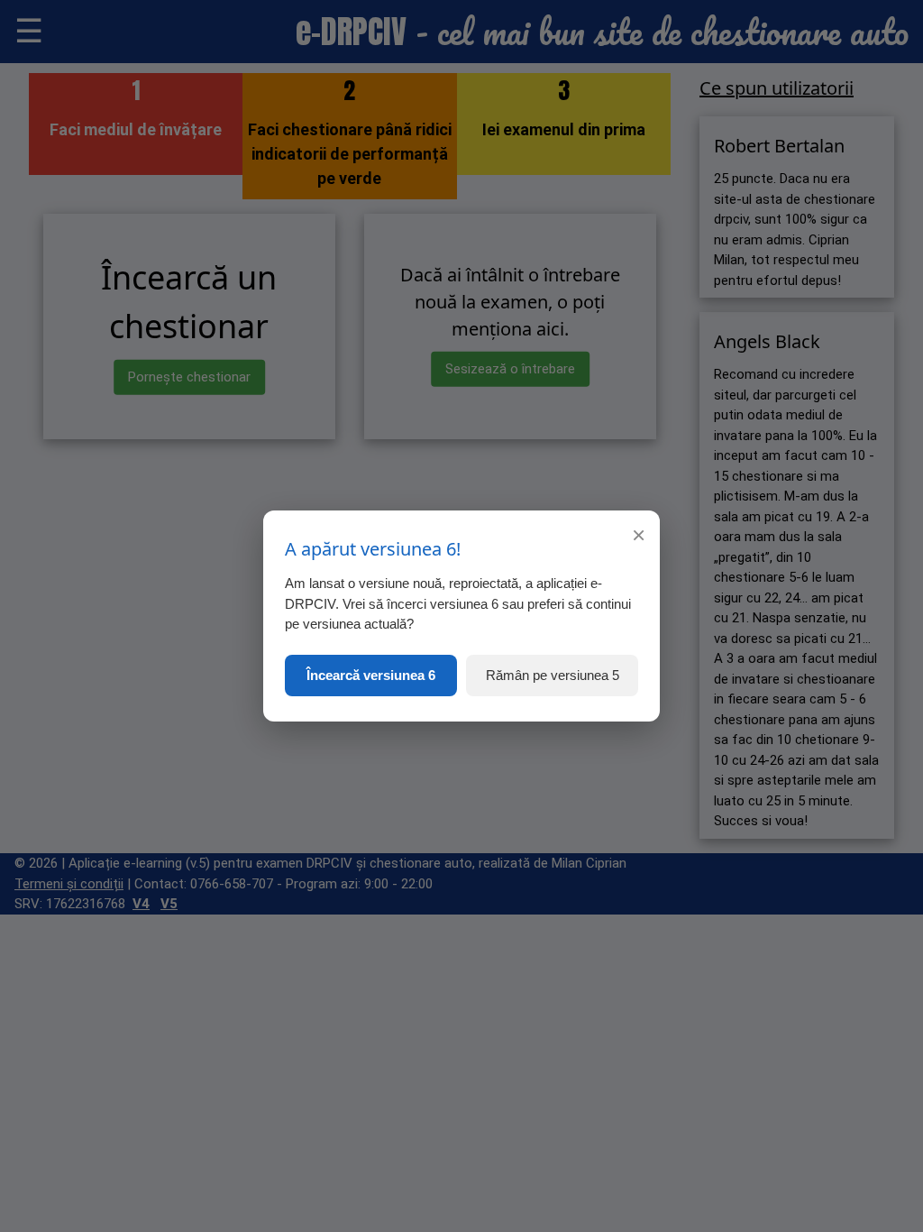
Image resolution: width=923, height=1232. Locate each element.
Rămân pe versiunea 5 (552, 675)
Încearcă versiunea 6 (370, 675)
